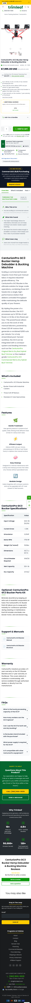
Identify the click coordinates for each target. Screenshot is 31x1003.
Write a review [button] (15, 879)
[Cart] (28, 7)
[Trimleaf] (15, 7)
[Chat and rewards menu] (28, 501)
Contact (15, 938)
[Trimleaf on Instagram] (17, 965)
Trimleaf (9, 995)
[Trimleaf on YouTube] (13, 965)
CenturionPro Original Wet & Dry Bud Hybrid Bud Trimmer (14, 351)
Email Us (27, 146)
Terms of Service (22, 995)
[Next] (20, 49)
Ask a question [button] (15, 884)
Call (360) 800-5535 (15, 791)
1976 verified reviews (20, 987)
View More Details (7, 97)
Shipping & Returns (15, 955)
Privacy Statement (15, 958)
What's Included (17, 190)
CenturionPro (23, 14)
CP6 (4, 3)
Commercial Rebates (15, 949)
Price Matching (15, 952)
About (16, 935)
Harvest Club (20, 136)
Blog (15, 941)
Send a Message (15, 797)
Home (6, 14)
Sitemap (14, 995)
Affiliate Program (15, 960)
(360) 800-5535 (9, 146)
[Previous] (11, 49)
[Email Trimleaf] (20, 965)
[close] (29, 2)
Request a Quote (14, 184)
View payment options (17, 76)
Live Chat (12, 984)
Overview (5, 190)
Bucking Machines (13, 14)
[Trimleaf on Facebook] (10, 965)
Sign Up (15, 922)
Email (4, 912)
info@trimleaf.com (17, 981)
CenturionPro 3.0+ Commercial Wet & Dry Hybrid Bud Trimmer (14, 360)
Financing (15, 947)
